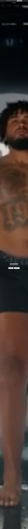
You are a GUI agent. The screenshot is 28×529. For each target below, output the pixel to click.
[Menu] (1, 2)
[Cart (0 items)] (26, 2)
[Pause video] (25, 528)
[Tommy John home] (14, 2)
